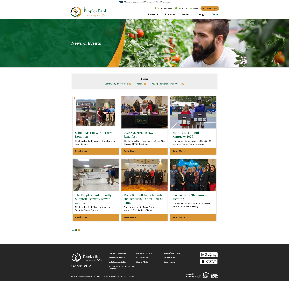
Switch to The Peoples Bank (119, 253)
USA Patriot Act (142, 258)
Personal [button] (153, 14)
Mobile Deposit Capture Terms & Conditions (121, 267)
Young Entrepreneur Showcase (167, 84)
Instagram (90, 266)
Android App (209, 254)
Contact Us (182, 8)
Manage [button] (200, 14)
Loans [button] (185, 14)
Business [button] (170, 14)
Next (74, 229)
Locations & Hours (164, 8)
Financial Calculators (117, 258)
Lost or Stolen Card (144, 253)
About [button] (215, 14)
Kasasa (140, 84)
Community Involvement (117, 84)
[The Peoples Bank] (88, 11)
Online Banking (211, 8)
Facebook (85, 266)
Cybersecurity (169, 262)
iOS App (209, 261)
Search (195, 8)
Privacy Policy (169, 258)
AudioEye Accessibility (117, 262)
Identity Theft (142, 262)
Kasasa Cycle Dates (172, 253)
